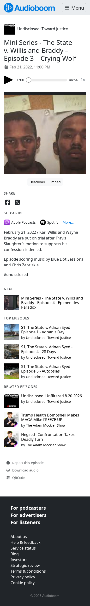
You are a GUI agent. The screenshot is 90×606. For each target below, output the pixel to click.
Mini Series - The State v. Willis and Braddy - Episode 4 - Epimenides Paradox (52, 302)
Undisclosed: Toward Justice (42, 28)
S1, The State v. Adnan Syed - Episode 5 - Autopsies (46, 369)
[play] (8, 80)
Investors (19, 559)
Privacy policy (23, 577)
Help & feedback (26, 542)
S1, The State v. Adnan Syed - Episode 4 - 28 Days (46, 349)
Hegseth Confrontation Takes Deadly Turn (48, 437)
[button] (74, 7)
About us (19, 536)
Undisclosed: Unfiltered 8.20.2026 (51, 395)
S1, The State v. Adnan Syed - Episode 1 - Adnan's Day (46, 330)
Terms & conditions (28, 571)
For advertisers (29, 515)
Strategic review (25, 565)
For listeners (25, 522)
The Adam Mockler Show (46, 425)
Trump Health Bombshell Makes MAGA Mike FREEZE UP (50, 417)
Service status (23, 548)
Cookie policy (23, 582)
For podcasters (28, 508)
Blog (15, 554)
